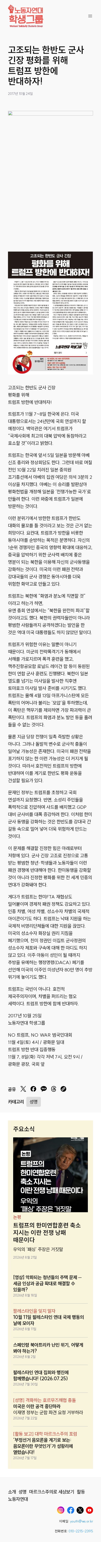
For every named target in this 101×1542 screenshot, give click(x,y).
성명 (34, 1102)
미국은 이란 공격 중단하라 (37, 1406)
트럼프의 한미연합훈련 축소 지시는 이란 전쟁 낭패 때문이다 (47, 1233)
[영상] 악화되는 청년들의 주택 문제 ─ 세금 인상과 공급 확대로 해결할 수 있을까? (47, 1283)
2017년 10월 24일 (20, 94)
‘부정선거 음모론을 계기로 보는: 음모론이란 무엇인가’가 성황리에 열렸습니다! (43, 1446)
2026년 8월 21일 (25, 1257)
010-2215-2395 (81, 1531)
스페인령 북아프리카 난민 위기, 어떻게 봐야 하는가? (48, 1348)
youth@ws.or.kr (81, 1521)
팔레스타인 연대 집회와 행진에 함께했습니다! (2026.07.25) (41, 1375)
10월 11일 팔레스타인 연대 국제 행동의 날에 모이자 (48, 1320)
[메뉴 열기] (90, 16)
